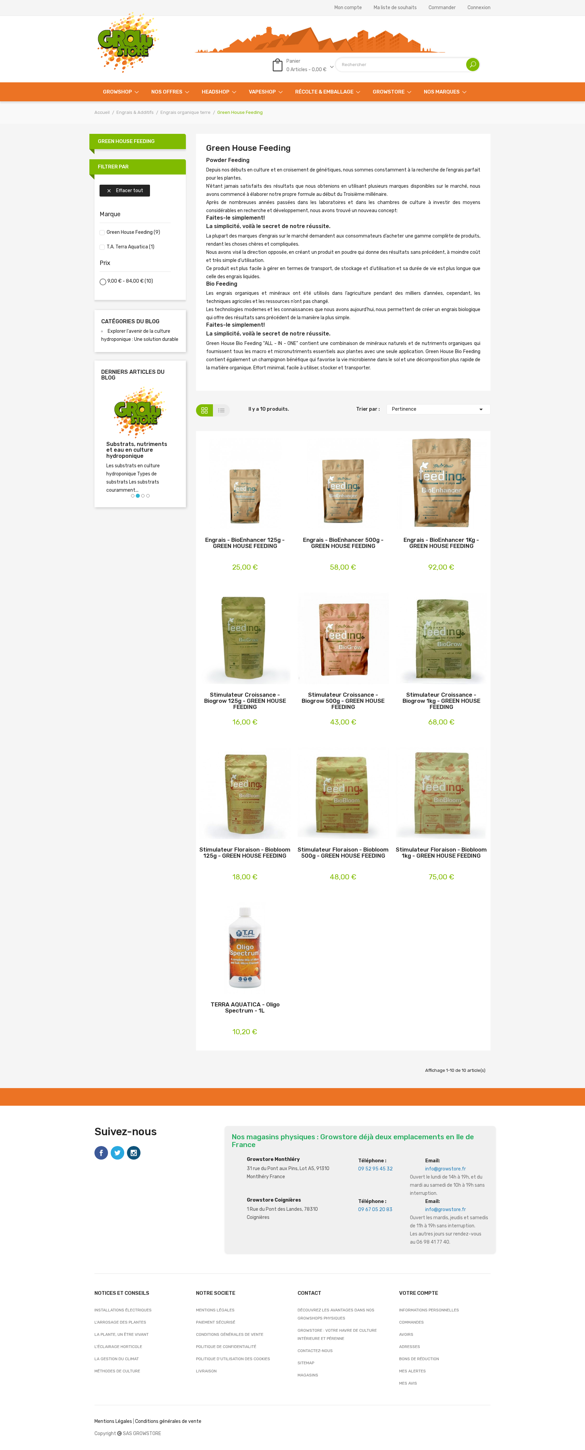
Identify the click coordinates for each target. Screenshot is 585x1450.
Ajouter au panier (234, 484)
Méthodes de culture (117, 1371)
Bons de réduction (419, 1358)
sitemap (306, 1363)
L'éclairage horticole (118, 1346)
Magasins (308, 1375)
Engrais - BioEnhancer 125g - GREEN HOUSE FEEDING (245, 543)
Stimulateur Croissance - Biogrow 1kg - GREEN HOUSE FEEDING (441, 701)
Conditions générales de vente (229, 1334)
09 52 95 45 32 (375, 1169)
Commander (442, 8)
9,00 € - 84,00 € (130, 281)
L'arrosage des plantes (120, 1322)
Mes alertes (412, 1371)
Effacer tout (124, 190)
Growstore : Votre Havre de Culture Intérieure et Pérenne (337, 1334)
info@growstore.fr (445, 1169)
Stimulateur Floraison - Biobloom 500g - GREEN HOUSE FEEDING (343, 852)
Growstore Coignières (274, 1200)
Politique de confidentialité (226, 1346)
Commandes (411, 1322)
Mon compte (348, 8)
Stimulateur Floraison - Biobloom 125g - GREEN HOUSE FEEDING (244, 852)
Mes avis (408, 1383)
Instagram (133, 1153)
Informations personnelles (429, 1310)
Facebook (101, 1153)
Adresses (409, 1346)
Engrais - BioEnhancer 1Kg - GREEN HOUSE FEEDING (441, 543)
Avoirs (406, 1334)
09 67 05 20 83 (375, 1209)
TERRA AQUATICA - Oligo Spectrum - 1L (245, 1007)
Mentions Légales (113, 1421)
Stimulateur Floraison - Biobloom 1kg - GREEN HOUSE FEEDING (441, 852)
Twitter (117, 1153)
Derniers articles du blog (133, 375)
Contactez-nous (315, 1350)
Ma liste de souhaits (395, 8)
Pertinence (438, 409)
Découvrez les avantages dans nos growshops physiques (336, 1314)
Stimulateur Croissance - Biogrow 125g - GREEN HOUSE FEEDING (245, 701)
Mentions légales (215, 1310)
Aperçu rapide (255, 484)
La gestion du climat (116, 1358)
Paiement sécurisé (215, 1322)
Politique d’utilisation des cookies (233, 1358)
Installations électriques (123, 1310)
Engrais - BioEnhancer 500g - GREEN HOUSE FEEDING (343, 543)
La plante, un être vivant (121, 1334)
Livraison (206, 1371)
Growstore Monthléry (273, 1159)
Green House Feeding (126, 141)
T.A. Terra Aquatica (130, 247)
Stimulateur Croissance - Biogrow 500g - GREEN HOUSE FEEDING (343, 701)
